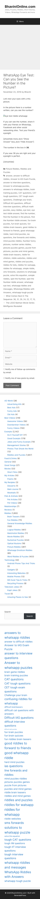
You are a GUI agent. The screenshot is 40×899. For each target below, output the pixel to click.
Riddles (7, 513)
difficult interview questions (14, 723)
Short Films (12, 472)
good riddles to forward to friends (17, 745)
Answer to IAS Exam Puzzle (23, 179)
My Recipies (9, 482)
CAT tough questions (17, 683)
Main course (12, 489)
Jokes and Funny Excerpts (19, 442)
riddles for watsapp (26, 265)
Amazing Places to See (17, 597)
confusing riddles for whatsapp (18, 701)
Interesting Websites (16, 573)
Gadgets (11, 570)
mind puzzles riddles (12, 241)
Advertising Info (14, 404)
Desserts (11, 486)
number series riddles (21, 244)
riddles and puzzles (24, 261)
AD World (8, 401)
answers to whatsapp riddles (16, 189)
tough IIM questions (14, 843)
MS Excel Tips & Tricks (17, 580)
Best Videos (9, 418)
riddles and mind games (17, 795)
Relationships (10, 506)
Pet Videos (12, 503)
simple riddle (28, 268)
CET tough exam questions (14, 689)
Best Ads (11, 407)
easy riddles (16, 210)
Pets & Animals (11, 496)
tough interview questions (13, 856)
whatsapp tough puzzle (22, 292)
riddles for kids (10, 265)
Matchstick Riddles (15, 533)
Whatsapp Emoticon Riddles (19, 550)
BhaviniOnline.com (20, 6)
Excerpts (8, 431)
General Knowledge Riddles (19, 523)
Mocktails (11, 493)
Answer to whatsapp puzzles (16, 186)
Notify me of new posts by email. (20, 378)
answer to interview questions (16, 182)
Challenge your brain (22, 200)
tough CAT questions (17, 839)
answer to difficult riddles (18, 641)
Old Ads (11, 414)
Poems (10, 479)
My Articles (9, 475)
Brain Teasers (13, 516)
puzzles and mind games (23, 251)
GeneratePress (20, 895)
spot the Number (18, 279)
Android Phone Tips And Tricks (21, 563)
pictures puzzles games (13, 248)
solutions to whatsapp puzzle (17, 830)
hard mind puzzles (18, 234)
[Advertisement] (20, 46)
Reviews (8, 510)
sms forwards (9, 272)
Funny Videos (13, 428)
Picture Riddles (12, 169)
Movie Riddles (13, 536)
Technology (9, 560)
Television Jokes (11, 587)
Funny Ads (12, 411)
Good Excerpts (13, 438)
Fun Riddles (12, 520)
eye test (26, 210)
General (7, 462)
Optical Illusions (14, 543)
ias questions (13, 766)
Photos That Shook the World (20, 449)
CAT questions (24, 193)
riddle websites (18, 258)
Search (7, 612)
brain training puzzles (16, 675)
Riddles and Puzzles (16, 455)
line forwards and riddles (24, 237)
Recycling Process (15, 583)
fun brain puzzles (13, 732)
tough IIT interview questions (15, 848)
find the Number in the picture (16, 217)
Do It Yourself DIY (15, 435)
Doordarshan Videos (16, 425)
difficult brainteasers (13, 707)
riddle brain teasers (12, 255)
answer (9, 176)
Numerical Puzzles (15, 540)
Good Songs (9, 465)
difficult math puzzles (10, 729)
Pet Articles (12, 499)
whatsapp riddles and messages (17, 865)
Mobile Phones (14, 576)
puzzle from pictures (15, 785)
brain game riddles (14, 672)
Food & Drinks (10, 458)
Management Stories (16, 445)
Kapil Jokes (12, 590)
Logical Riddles (14, 530)
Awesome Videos (15, 421)
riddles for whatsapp (12, 268)
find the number (28, 213)
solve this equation (18, 275)
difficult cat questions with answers (19, 712)
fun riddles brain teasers (17, 739)
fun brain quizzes (19, 224)
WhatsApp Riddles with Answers (17, 874)
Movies (7, 469)
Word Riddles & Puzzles (17, 556)
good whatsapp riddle (16, 755)
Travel (7, 594)
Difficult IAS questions (13, 203)
